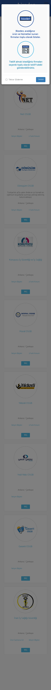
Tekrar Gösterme (16, 79)
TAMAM (41, 79)
